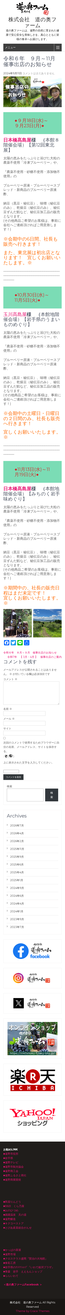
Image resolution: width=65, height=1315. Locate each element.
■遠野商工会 (10, 1171)
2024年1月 (16, 911)
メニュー (10, 47)
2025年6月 (17, 864)
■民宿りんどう (12, 1201)
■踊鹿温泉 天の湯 (14, 1214)
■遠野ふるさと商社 (14, 1175)
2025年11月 (17, 849)
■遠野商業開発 (12, 1179)
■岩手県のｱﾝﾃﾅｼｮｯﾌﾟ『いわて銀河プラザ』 (28, 1267)
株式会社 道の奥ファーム (32, 22)
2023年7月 (17, 927)
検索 (9, 786)
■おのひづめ (10, 1210)
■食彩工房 (9, 1262)
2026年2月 (17, 841)
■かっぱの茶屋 (12, 1250)
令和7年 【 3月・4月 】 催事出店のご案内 (34, 656)
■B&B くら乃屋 (13, 1206)
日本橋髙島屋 (17, 140)
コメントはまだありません (38, 73)
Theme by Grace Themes (32, 1311)
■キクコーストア (13, 1223)
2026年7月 (17, 825)
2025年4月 (17, 872)
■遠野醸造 (9, 1219)
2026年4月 (17, 833)
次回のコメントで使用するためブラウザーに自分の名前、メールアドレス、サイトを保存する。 (31, 747)
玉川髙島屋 (15, 314)
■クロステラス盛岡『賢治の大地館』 (25, 1258)
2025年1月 (16, 880)
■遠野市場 (9, 1254)
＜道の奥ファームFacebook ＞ (22, 1284)
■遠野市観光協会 (13, 1166)
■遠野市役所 (10, 1153)
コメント (10, 679)
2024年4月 (17, 903)
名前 (7, 708)
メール (9, 718)
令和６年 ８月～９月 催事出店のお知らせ (30, 652)
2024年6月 (17, 895)
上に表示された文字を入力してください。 (28, 762)
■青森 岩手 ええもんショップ (22, 1271)
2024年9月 (17, 888)
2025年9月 (17, 856)
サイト (7, 728)
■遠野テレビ (10, 1162)
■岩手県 (8, 1158)
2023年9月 (17, 919)
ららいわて (11, 1275)
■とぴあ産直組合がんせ (17, 1227)
